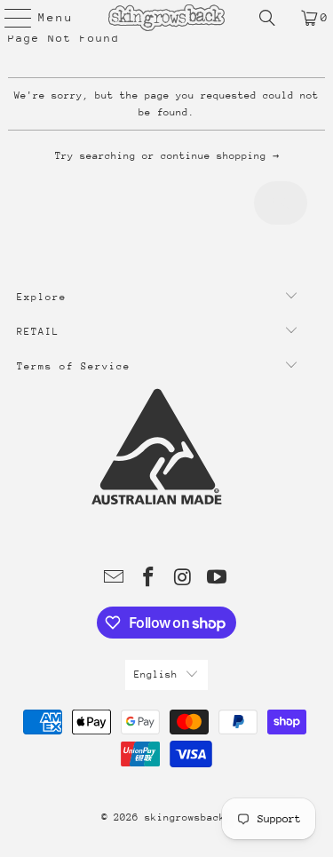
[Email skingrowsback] (114, 579)
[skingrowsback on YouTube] (217, 579)
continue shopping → (220, 156)
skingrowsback (185, 817)
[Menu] (9, 18)
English (156, 674)
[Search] (267, 18)
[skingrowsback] (166, 18)
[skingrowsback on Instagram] (183, 579)
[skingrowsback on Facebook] (148, 579)
